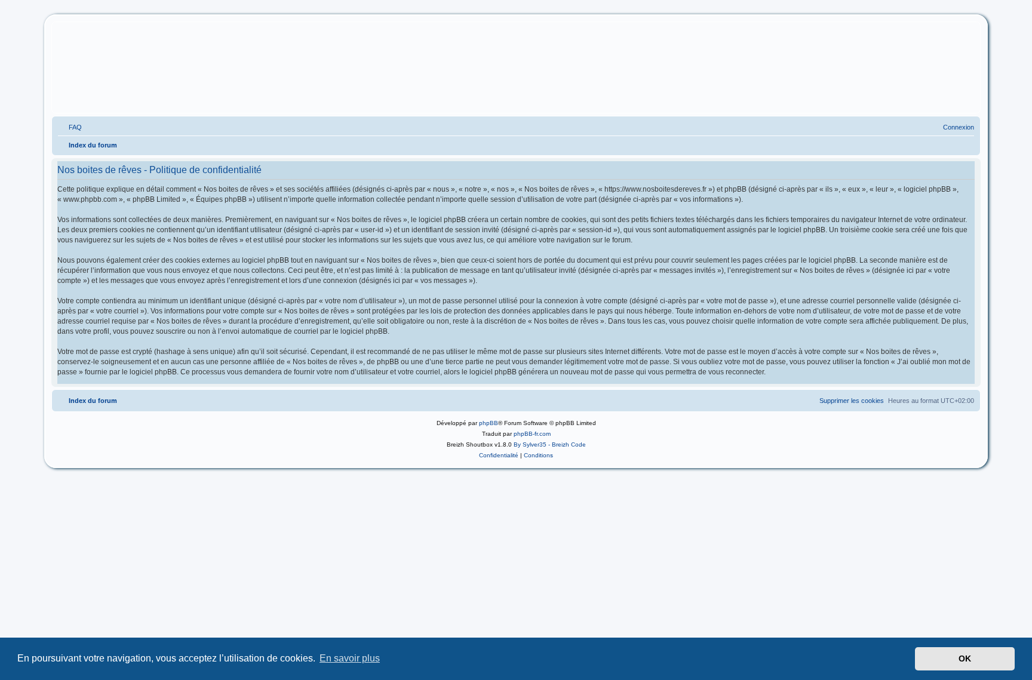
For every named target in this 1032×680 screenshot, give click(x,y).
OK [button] (965, 658)
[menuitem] (70, 127)
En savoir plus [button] (350, 658)
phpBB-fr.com (532, 433)
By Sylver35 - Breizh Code (550, 444)
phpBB (488, 423)
